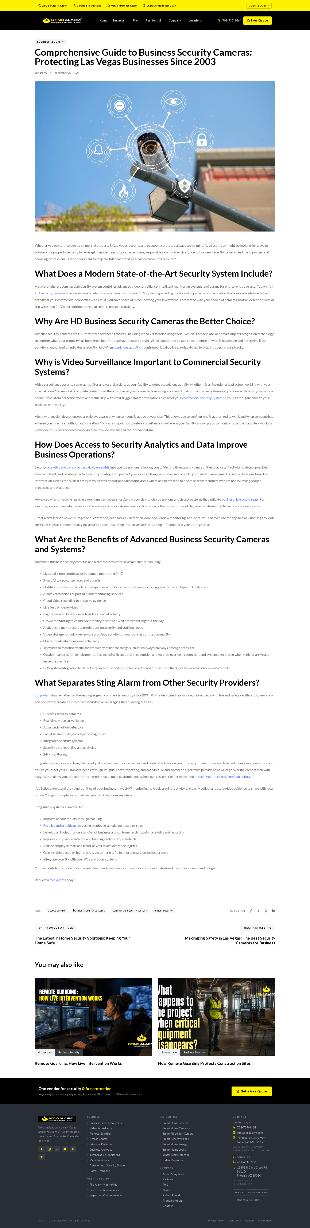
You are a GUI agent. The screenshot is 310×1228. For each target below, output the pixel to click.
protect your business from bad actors (222, 776)
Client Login (257, 5)
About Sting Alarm (174, 1174)
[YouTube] (65, 1149)
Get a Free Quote (254, 1091)
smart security (164, 910)
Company (175, 20)
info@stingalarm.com (250, 1132)
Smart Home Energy (175, 1144)
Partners (168, 1179)
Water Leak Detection (176, 1155)
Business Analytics (101, 1149)
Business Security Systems (106, 1123)
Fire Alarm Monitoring (103, 1184)
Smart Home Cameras (176, 1128)
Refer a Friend (171, 1195)
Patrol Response (100, 1171)
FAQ (165, 1184)
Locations (195, 20)
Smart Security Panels (176, 1138)
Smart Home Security (176, 1123)
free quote (57, 880)
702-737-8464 (231, 20)
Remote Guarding (100, 1133)
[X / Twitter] (73, 1149)
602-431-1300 (246, 1162)
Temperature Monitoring (105, 1155)
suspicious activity (126, 347)
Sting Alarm (43, 695)
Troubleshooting (173, 1200)
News (166, 1190)
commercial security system (202, 398)
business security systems (89, 910)
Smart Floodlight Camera (178, 1133)
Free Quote (259, 20)
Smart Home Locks (174, 1149)
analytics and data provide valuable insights (78, 467)
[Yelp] (41, 1157)
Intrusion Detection (101, 1144)
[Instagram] (49, 1149)
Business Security (50, 41)
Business (118, 20)
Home (103, 20)
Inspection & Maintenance (105, 1195)
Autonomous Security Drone (107, 1165)
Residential (153, 20)
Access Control (99, 1138)
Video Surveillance (101, 1128)
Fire (135, 20)
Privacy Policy (216, 1220)
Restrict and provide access (63, 825)
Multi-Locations (99, 1160)
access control (57, 910)
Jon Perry (41, 72)
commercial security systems (130, 910)
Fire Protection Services (104, 1190)
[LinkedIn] (57, 1149)
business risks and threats (240, 499)
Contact (168, 1206)
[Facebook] (41, 1149)
